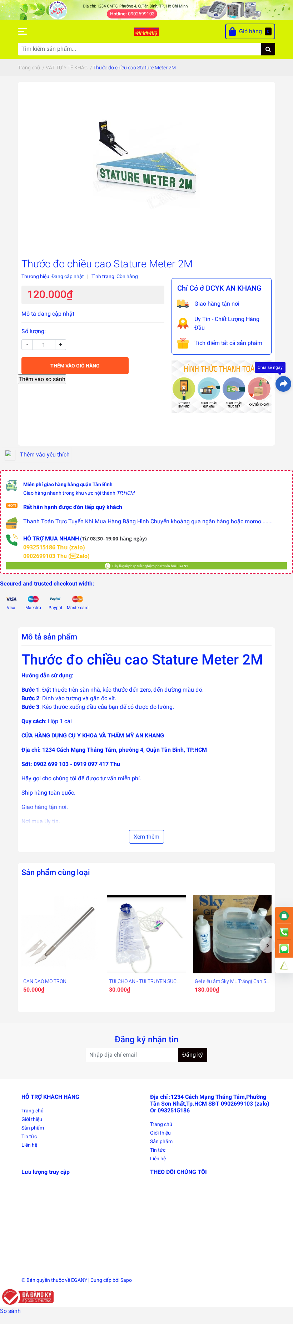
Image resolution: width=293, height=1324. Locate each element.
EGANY (79, 1280)
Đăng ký (192, 1054)
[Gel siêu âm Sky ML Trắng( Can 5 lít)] (232, 934)
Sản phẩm (32, 1128)
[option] (61, 945)
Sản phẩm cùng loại (55, 872)
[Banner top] (146, 9)
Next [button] (267, 945)
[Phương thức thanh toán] (222, 386)
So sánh (10, 1311)
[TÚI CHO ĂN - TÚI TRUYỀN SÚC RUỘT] (146, 934)
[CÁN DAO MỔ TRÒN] (60, 934)
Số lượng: (33, 331)
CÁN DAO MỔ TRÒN (44, 981)
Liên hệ (29, 1145)
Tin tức (29, 1136)
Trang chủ (32, 1110)
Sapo (126, 1280)
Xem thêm (146, 836)
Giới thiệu (31, 1119)
